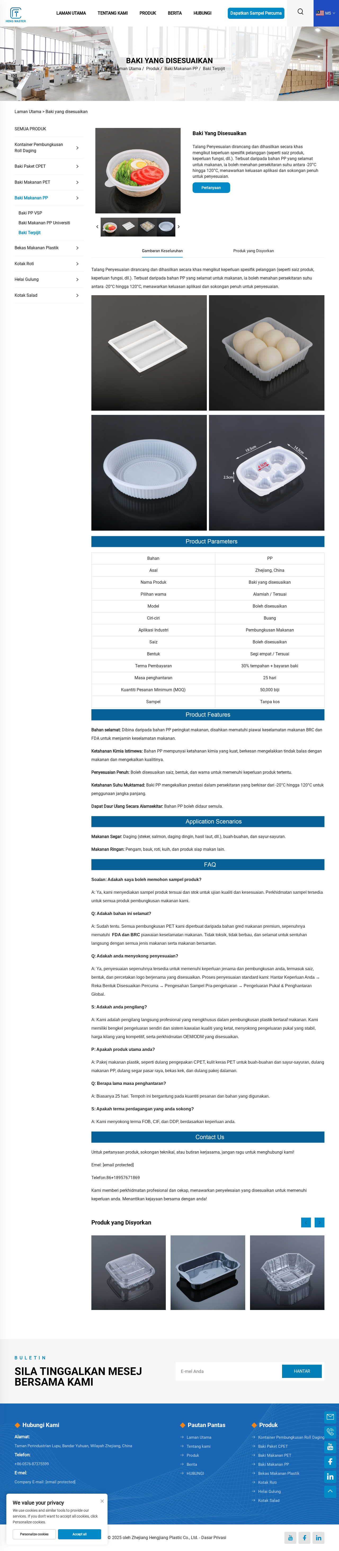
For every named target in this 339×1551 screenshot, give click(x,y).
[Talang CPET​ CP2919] (208, 1272)
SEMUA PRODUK (30, 128)
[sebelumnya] (97, 227)
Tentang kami (199, 1446)
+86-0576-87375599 (32, 1464)
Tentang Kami (113, 13)
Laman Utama (71, 13)
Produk (148, 13)
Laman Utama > (29, 111)
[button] (306, 1222)
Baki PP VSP (30, 213)
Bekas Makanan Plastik (37, 247)
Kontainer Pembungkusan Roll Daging (39, 147)
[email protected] (118, 1164)
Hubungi (202, 13)
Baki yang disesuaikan (67, 111)
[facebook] (304, 1538)
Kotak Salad (26, 295)
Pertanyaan (211, 188)
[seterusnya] (178, 227)
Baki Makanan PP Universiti (44, 222)
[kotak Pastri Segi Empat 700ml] (128, 1272)
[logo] (15, 12)
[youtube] (290, 1538)
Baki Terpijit (214, 68)
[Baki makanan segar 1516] (287, 1272)
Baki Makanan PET (32, 182)
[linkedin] (318, 1538)
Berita (175, 13)
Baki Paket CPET (30, 166)
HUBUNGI (195, 1473)
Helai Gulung (27, 279)
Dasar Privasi (213, 1537)
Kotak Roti (24, 263)
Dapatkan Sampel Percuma (256, 13)
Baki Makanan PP (181, 68)
